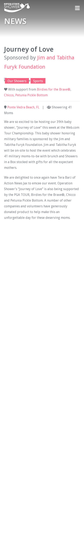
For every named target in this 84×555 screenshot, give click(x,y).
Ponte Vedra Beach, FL (23, 107)
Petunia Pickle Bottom (31, 95)
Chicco (9, 95)
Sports (38, 81)
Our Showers (17, 81)
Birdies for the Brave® (53, 89)
